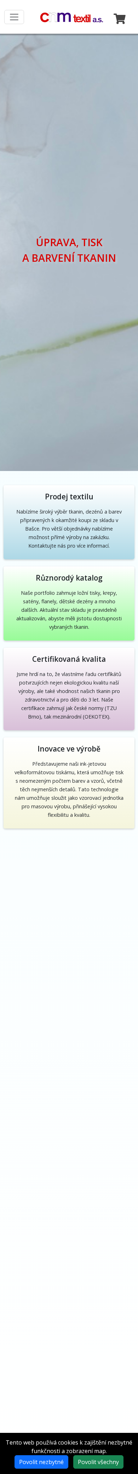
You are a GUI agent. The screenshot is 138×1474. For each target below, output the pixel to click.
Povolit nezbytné (41, 1462)
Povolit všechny (98, 1462)
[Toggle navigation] (14, 17)
